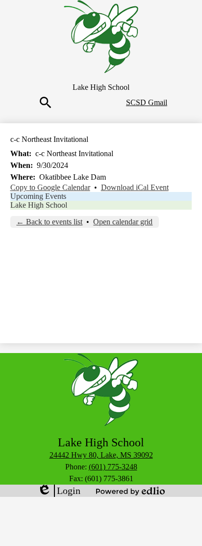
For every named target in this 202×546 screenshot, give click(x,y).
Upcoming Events (38, 196)
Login (58, 491)
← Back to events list (49, 222)
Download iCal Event (135, 187)
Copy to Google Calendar (50, 187)
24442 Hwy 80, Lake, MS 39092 (101, 455)
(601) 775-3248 (113, 467)
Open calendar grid (122, 222)
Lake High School (38, 205)
